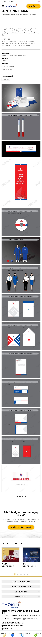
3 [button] (21, 574)
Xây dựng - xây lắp (7, 69)
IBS (24, 563)
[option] (10, 558)
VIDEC (5, 563)
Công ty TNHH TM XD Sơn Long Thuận (13, 56)
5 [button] (27, 574)
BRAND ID (32, 566)
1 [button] (15, 574)
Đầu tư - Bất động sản (8, 66)
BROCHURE (6, 79)
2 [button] (18, 574)
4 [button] (24, 574)
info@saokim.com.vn (15, 629)
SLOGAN (11, 566)
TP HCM (4, 61)
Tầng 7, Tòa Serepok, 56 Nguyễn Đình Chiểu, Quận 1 (23, 619)
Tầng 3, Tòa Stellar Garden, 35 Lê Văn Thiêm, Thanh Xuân (23, 616)
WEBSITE (5, 566)
